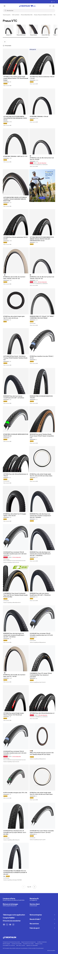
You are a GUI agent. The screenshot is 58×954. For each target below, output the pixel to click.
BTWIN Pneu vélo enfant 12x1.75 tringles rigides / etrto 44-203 (14, 514)
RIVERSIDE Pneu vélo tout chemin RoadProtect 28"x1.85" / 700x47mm (40, 594)
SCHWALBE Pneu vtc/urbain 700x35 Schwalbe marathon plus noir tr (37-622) (41, 634)
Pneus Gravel (33, 35)
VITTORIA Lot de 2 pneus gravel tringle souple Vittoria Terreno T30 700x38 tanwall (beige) (15, 78)
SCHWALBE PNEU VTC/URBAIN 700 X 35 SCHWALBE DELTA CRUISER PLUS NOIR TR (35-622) (15, 872)
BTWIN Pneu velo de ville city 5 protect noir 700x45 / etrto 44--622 (42, 277)
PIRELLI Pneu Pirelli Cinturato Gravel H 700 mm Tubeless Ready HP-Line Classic (42, 753)
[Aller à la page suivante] (34, 887)
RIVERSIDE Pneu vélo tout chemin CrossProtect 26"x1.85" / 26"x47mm (13, 396)
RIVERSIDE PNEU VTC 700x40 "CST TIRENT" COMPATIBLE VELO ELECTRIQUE (42, 317)
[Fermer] (54, 2)
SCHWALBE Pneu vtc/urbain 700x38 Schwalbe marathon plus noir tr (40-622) (14, 553)
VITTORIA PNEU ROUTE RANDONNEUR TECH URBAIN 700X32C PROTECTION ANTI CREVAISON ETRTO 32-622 (42, 239)
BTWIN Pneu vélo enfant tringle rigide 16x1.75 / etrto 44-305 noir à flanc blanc (41, 475)
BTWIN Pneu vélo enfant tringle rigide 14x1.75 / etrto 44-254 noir (14, 317)
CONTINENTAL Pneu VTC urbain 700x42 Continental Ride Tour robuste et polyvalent (41, 675)
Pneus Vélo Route (21, 35)
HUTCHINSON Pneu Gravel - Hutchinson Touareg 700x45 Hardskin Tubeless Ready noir (15, 358)
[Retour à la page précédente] (23, 887)
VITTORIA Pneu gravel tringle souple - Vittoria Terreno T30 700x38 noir (14, 714)
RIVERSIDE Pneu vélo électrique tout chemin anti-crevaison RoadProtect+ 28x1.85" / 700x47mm (40, 553)
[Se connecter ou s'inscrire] (50, 6)
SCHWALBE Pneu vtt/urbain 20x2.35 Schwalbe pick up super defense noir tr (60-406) (14, 832)
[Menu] (4, 6)
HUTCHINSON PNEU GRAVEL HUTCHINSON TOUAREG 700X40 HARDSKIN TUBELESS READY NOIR (15, 199)
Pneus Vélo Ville (46, 35)
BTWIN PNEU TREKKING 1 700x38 (39, 116)
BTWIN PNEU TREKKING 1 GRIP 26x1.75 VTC (15, 156)
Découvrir (42, 197)
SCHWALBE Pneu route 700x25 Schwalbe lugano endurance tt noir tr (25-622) (42, 831)
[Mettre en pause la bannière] (52, 2)
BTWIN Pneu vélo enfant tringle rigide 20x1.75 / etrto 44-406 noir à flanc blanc (41, 793)
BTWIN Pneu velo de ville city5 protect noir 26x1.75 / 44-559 (42, 158)
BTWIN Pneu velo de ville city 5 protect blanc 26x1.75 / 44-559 (14, 675)
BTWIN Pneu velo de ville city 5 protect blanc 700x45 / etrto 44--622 (14, 277)
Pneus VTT (9, 35)
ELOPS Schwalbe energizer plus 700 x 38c (15, 792)
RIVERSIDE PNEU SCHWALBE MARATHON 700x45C (41, 396)
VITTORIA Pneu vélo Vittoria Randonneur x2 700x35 (15, 475)
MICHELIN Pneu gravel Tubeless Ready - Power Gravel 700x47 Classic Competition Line (42, 436)
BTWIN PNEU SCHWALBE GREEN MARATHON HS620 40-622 (15, 435)
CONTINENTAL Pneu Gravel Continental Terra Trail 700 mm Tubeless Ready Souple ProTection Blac (15, 595)
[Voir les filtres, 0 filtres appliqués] (5, 41)
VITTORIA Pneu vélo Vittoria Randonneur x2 (42, 713)
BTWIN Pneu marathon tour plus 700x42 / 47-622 (42, 357)
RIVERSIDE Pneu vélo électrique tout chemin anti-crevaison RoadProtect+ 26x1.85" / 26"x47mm (14, 635)
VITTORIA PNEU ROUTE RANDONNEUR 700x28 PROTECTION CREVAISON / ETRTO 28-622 (15, 118)
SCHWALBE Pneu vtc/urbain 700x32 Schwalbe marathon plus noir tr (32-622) (14, 752)
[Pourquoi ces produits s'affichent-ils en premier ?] (3, 45)
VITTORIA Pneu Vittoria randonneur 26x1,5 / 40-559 (15, 238)
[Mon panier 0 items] (53, 6)
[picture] (16, 62)
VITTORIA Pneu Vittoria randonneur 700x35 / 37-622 (42, 77)
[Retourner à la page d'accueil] (27, 6)
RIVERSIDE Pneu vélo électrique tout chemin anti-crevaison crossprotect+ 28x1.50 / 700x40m (40, 515)
